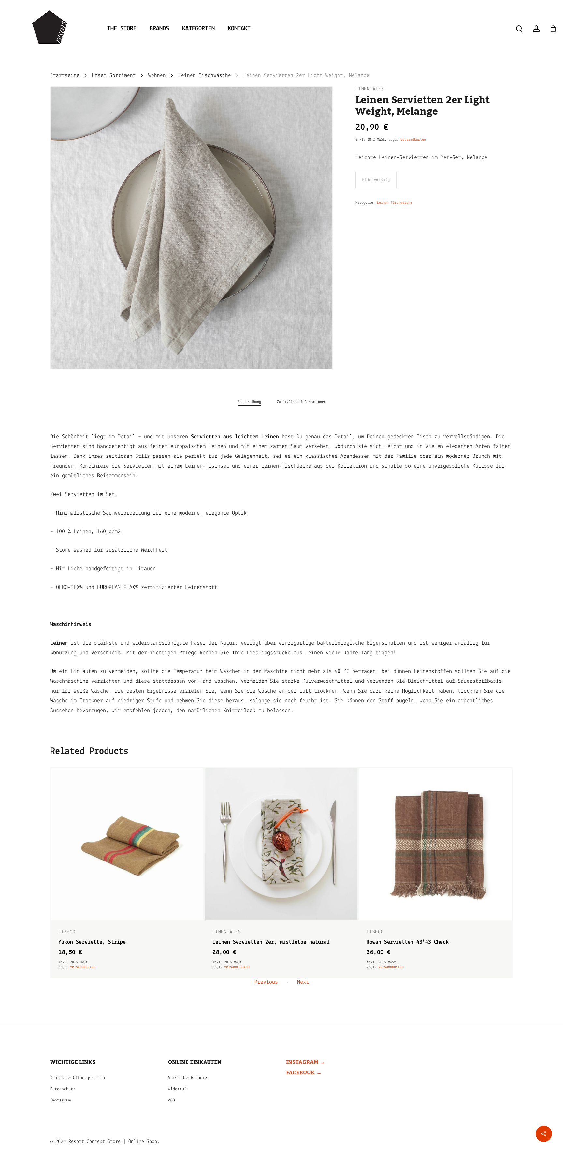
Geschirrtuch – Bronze (397, 942)
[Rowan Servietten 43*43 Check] (281, 844)
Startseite (64, 75)
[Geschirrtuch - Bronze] (435, 844)
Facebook (300, 1073)
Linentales (369, 89)
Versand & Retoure (187, 1077)
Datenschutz (62, 1089)
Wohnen (157, 75)
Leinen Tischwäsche (204, 75)
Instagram (302, 1062)
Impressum (60, 1100)
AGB (171, 1100)
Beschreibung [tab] (249, 402)
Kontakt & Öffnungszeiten (77, 1077)
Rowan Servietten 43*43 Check (253, 942)
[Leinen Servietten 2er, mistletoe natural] (127, 844)
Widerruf (177, 1089)
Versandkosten (413, 140)
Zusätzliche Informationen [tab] (301, 402)
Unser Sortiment (114, 75)
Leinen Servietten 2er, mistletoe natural (117, 942)
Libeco (221, 932)
